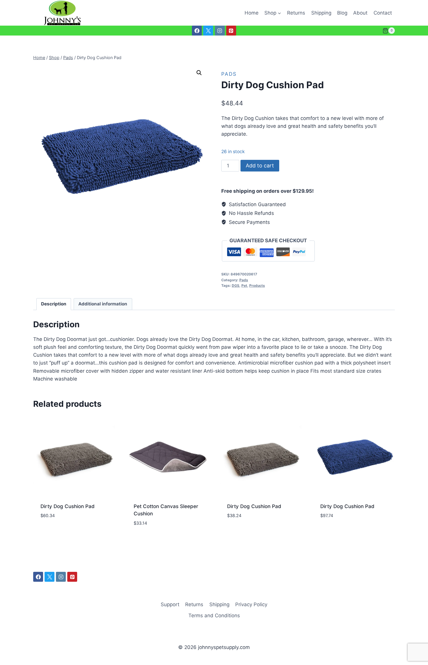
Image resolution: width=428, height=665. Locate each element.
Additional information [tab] (102, 304)
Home (252, 13)
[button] (199, 73)
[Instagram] (220, 31)
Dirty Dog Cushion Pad (67, 506)
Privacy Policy (251, 604)
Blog (342, 13)
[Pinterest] (231, 31)
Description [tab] (53, 304)
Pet (244, 285)
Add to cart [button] (335, 532)
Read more (53, 532)
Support (170, 604)
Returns (296, 13)
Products (257, 285)
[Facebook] (197, 31)
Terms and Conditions (214, 615)
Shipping (321, 13)
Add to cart (260, 165)
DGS (235, 285)
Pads (229, 74)
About (360, 13)
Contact (383, 13)
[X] (208, 31)
